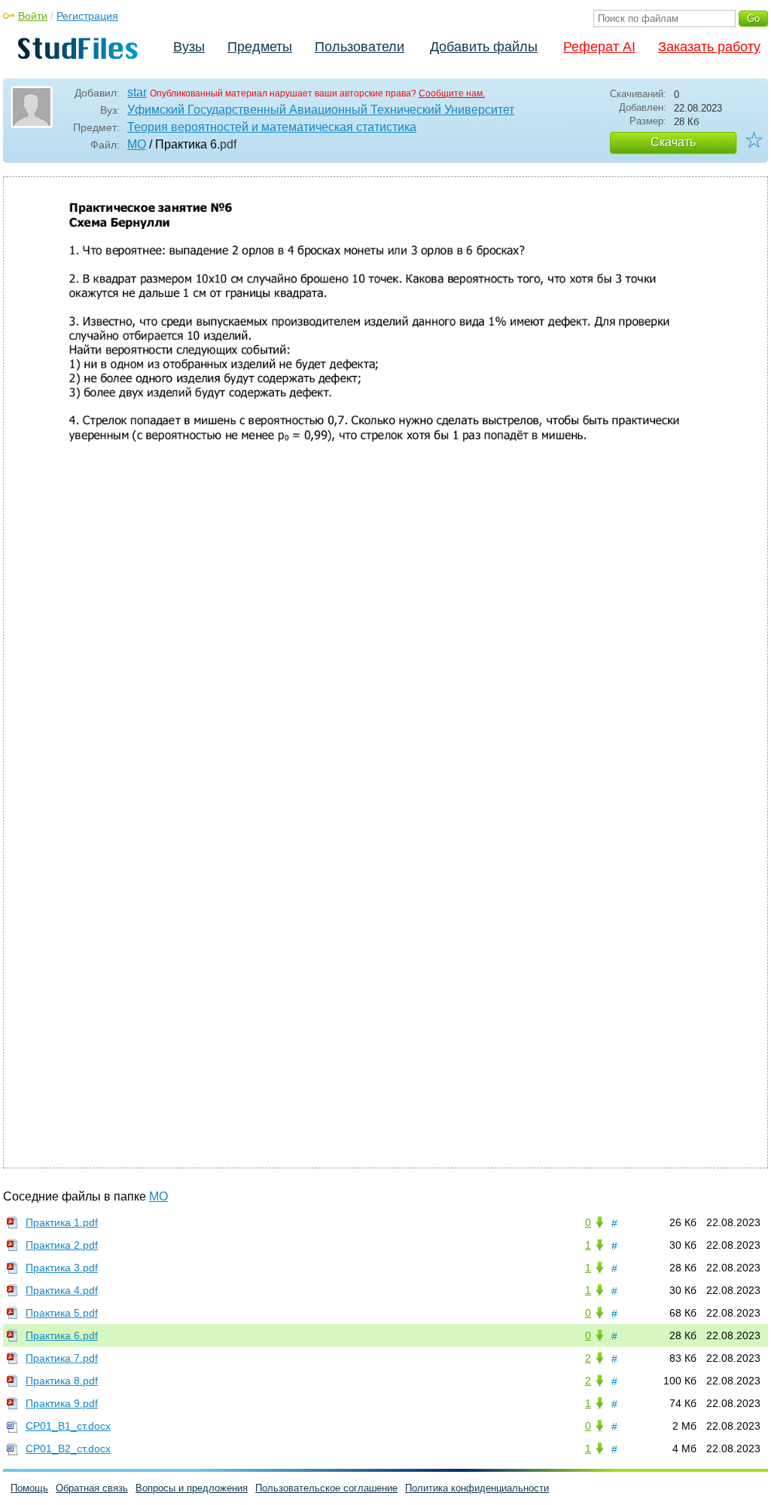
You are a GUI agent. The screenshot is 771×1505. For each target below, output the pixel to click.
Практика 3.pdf (62, 1268)
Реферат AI (599, 46)
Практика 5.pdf (62, 1313)
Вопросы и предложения (192, 1488)
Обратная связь (92, 1488)
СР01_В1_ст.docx (68, 1426)
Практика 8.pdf (62, 1381)
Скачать (673, 142)
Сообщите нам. (452, 93)
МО (136, 144)
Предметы (259, 46)
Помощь (29, 1488)
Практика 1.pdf (62, 1222)
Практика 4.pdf (62, 1290)
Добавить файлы (484, 46)
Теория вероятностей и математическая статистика (271, 127)
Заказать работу (709, 46)
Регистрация (87, 16)
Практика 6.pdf (62, 1335)
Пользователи (359, 46)
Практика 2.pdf (62, 1245)
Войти (32, 16)
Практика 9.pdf (62, 1403)
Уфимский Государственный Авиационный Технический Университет (320, 109)
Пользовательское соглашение (326, 1488)
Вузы (189, 46)
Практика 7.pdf (62, 1358)
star (137, 92)
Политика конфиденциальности (477, 1488)
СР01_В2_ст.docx (68, 1448)
